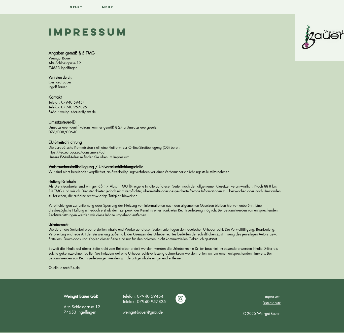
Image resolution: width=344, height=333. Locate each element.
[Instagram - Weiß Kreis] (181, 299)
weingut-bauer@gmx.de (143, 312)
